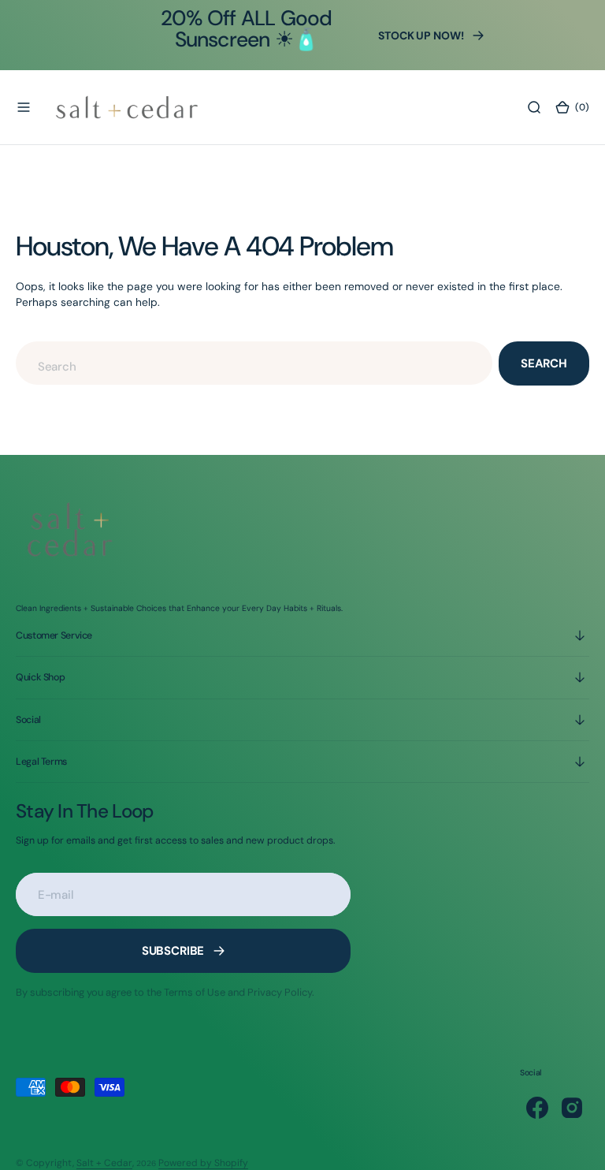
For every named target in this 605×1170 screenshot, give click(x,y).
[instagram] (572, 1107)
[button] (24, 107)
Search (544, 363)
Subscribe (173, 951)
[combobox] (254, 363)
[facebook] (537, 1107)
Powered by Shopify (203, 1163)
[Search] (534, 107)
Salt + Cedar (104, 1163)
